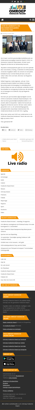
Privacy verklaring (8, 390)
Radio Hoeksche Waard (10, 322)
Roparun (3, 203)
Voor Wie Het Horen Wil (8, 280)
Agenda (3, 174)
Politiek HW (4, 277)
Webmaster (6, 385)
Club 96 (3, 262)
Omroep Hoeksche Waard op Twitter (14, 343)
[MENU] (33, 20)
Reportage (4, 200)
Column (3, 183)
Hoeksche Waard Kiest (7, 186)
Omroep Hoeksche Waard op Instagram (14, 349)
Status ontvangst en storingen (12, 329)
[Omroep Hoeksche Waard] (2, 19)
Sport (2, 206)
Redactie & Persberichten (10, 381)
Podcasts (3, 195)
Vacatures (4, 209)
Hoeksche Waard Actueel (8, 271)
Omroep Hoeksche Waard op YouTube (14, 346)
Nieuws (3, 189)
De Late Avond (5, 265)
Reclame (5, 383)
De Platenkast (5, 268)
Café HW (3, 259)
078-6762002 (13, 378)
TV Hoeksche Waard (9, 326)
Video (2, 212)
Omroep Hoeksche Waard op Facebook (14, 339)
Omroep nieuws (5, 192)
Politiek (3, 197)
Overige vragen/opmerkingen (11, 387)
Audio (2, 180)
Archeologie (4, 177)
